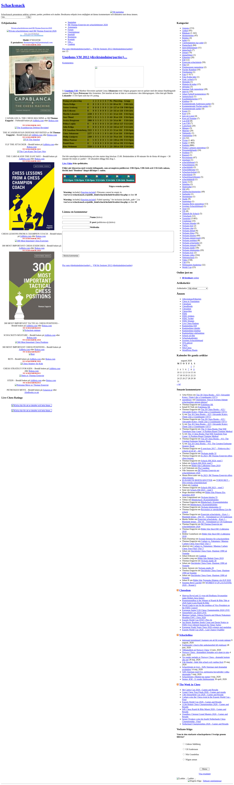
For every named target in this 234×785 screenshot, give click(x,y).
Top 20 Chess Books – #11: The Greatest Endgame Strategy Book (205, 440)
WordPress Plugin (189, 350)
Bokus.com (53, 120)
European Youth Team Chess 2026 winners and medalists (206, 627)
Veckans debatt (188, 230)
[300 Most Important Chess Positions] (31, 342)
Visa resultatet (205, 774)
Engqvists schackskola (191, 62)
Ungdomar (186, 221)
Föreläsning (187, 72)
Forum (70, 29)
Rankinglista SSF (189, 326)
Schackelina (186, 635)
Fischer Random (189, 69)
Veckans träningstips (191, 250)
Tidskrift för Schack (190, 213)
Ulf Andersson (192, 749)
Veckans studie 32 (208, 453)
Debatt (185, 52)
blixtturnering (188, 35)
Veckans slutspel (189, 245)
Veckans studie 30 (208, 561)
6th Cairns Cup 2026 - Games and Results (200, 690)
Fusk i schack (188, 79)
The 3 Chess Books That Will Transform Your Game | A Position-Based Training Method (207, 430)
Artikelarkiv (182, 288)
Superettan (186, 201)
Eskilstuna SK (207, 404)
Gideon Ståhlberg (193, 744)
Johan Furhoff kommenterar (194, 94)
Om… (70, 42)
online (190, 278)
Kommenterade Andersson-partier (196, 104)
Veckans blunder (189, 223)
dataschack (186, 50)
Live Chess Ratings (190, 323)
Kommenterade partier (191, 108)
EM (183, 60)
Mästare (185, 128)
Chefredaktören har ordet (193, 43)
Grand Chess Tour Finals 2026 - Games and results (204, 692)
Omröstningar (73, 32)
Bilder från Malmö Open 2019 (211, 558)
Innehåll (71, 34)
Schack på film (188, 335)
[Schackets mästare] (31, 330)
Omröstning (187, 135)
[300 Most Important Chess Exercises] (31, 241)
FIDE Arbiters (188, 316)
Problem (185, 152)
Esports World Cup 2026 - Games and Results (202, 702)
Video (184, 260)
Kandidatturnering (190, 99)
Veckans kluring (189, 235)
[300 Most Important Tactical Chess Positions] (31, 319)
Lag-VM (186, 123)
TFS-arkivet (187, 343)
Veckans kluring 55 (209, 497)
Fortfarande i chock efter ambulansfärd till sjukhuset (204, 645)
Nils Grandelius (192, 754)
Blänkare (186, 33)
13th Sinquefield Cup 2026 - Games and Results (202, 695)
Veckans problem (189, 240)
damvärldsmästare (189, 47)
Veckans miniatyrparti (191, 238)
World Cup (187, 267)
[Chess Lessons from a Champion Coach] (31, 229)
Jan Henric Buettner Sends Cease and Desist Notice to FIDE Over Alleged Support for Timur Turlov (205, 623)
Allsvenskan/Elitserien (191, 299)
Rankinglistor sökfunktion (193, 333)
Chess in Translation (190, 301)
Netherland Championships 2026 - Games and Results (205, 724)
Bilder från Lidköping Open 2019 (206, 465)
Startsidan (72, 22)
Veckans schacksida (190, 243)
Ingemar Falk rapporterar (192, 89)
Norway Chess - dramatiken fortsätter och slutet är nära (205, 652)
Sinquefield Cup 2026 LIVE (194, 612)
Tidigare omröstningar (212, 781)
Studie (185, 199)
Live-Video (67, 163)
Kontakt (71, 39)
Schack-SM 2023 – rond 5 (212, 487)
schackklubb (187, 167)
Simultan (186, 184)
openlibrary (187, 400)
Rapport (185, 155)
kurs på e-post (188, 116)
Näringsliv (186, 133)
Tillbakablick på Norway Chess (195, 650)
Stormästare (187, 196)
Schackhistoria (188, 165)
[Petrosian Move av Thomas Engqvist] (31, 385)
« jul (179, 384)
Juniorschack (187, 96)
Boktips (185, 38)
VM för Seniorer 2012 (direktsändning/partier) (112, 49)
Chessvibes (187, 311)
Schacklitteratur (188, 169)
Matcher (185, 130)
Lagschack (186, 126)
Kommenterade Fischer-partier (195, 106)
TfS (183, 211)
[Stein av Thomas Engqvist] (31, 375)
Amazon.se (47, 390)
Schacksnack (13, 5)
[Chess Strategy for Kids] (31, 363)
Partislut (185, 145)
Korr (184, 113)
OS (183, 138)
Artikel (185, 30)
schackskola (187, 174)
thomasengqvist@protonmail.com (38, 42)
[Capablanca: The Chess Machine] (31, 114)
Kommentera (67, 63)
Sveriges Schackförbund (192, 206)
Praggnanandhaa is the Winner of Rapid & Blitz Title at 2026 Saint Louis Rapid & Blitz (205, 601)
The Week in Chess (189, 684)
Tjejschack (186, 216)
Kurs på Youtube (189, 118)
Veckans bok (187, 226)
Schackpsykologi (189, 172)
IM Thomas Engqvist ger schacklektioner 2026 (88, 25)
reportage (186, 160)
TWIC (185, 345)
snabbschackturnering (191, 191)
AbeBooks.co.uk (31, 392)
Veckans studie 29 (206, 568)
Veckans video (188, 255)
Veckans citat (187, 228)
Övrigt (185, 140)
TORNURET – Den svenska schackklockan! (206, 481)
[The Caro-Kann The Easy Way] (31, 151)
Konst (184, 111)
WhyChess (186, 348)
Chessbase (186, 304)
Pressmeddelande (189, 150)
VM (184, 262)
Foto (184, 74)
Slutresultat (187, 187)
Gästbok (71, 44)
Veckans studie (188, 248)
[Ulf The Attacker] (31, 139)
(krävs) (96, 217)
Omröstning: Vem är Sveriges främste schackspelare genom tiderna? (205, 401)
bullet (184, 40)
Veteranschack (188, 257)
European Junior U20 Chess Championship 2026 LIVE (206, 610)
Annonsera (72, 27)
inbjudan (186, 87)
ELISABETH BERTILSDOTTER (197, 480)
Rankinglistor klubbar (191, 331)
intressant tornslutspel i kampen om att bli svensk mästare (206, 640)
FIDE (184, 313)
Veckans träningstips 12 (211, 507)
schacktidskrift (188, 179)
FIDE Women (188, 321)
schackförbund (188, 162)
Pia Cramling (203, 468)
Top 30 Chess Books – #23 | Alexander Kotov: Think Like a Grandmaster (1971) (206, 396)
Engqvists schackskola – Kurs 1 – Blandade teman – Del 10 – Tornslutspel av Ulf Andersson (207, 515)
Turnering (186, 218)
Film (184, 65)
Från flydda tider (189, 77)
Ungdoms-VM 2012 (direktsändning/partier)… (94, 57)
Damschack (187, 45)
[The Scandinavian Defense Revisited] (31, 127)
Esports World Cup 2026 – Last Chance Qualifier (203, 630)
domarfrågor (187, 55)
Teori (184, 209)
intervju (185, 91)
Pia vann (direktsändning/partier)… (77, 49)
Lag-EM (185, 121)
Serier (184, 182)
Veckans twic (188, 252)
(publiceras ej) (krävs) (102, 222)
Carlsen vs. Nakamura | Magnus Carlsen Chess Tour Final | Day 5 (205, 542)
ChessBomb (187, 306)
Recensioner (187, 157)
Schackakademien (190, 338)
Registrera (72, 37)
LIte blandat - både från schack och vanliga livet (202, 662)
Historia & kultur (189, 84)
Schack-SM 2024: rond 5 (211, 461)
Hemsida (186, 82)
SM (183, 189)
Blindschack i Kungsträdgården (205, 500)
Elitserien (186, 57)
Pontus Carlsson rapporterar (194, 148)
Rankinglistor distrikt (191, 328)
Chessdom (186, 309)
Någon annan (191, 759)
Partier (185, 143)
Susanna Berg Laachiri (192, 583)
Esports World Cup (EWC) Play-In (197, 620)
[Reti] (32, 354)
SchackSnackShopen (191, 177)
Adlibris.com (38, 120)
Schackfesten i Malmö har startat (196, 677)
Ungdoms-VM (71, 91)
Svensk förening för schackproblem (214, 539)
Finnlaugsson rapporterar (192, 67)
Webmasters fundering (191, 265)
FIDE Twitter (188, 318)
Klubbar (185, 101)
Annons (185, 28)
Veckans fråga (188, 233)
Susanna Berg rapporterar (193, 204)
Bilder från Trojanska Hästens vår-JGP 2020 (212, 580)
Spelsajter (186, 194)
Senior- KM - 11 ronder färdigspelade (198, 679)
